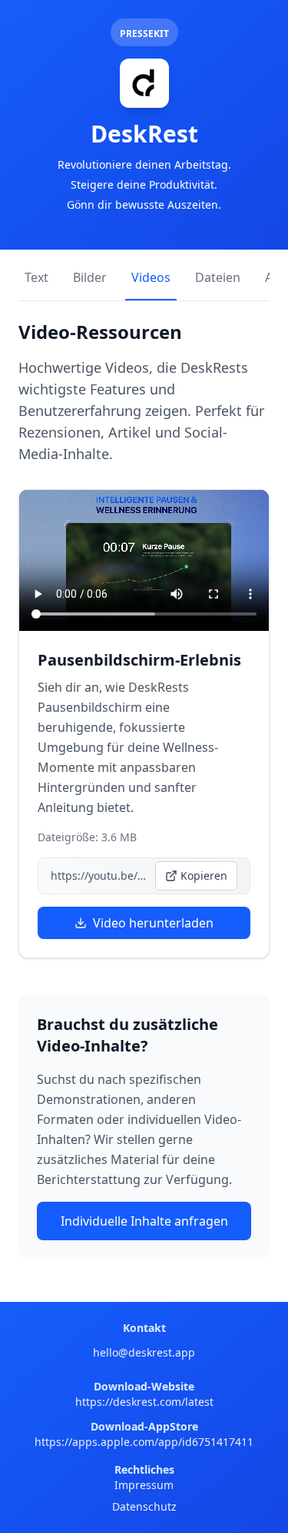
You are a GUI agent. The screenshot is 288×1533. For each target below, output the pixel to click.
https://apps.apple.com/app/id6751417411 (144, 1441)
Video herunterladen (153, 922)
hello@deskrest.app (144, 1352)
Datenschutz (144, 1506)
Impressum (144, 1485)
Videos (150, 277)
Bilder (90, 277)
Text (36, 277)
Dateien (217, 277)
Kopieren (203, 875)
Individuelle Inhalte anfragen (144, 1221)
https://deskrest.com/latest (144, 1401)
